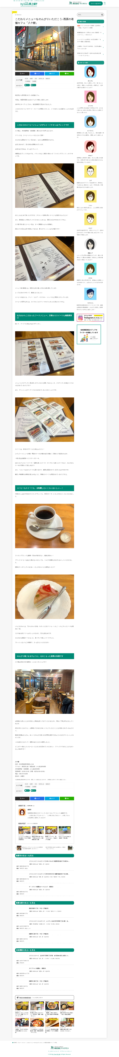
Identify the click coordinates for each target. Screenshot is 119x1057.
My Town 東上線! (56, 1054)
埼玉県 (26, 78)
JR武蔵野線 (27, 81)
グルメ (34, 85)
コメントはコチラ (96, 3)
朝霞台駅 (48, 78)
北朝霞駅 (34, 81)
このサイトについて (54, 1051)
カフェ (14, 12)
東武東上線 (41, 78)
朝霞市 (31, 78)
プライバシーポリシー (66, 1051)
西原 (36, 78)
